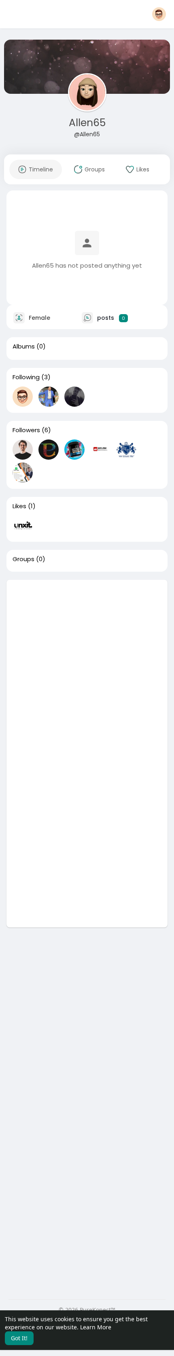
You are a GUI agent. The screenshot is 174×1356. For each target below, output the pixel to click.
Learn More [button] (95, 1327)
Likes (19, 506)
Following (26, 377)
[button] (159, 14)
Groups (23, 559)
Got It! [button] (19, 1338)
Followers (26, 430)
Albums (24, 346)
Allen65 (87, 123)
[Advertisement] (87, 667)
